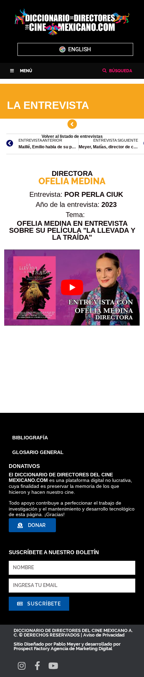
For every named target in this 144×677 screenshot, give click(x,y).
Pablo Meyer (66, 644)
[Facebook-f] (37, 666)
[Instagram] (21, 666)
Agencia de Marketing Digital (81, 648)
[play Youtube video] (71, 288)
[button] (21, 71)
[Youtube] (53, 666)
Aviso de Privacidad (103, 635)
